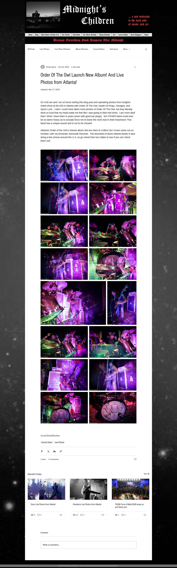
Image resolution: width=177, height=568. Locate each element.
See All (146, 474)
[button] (146, 49)
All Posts (31, 49)
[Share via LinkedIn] (54, 451)
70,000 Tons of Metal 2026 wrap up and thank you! (129, 505)
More (125, 49)
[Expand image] (64, 165)
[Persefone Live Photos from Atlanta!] (88, 489)
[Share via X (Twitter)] (48, 451)
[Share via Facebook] (42, 451)
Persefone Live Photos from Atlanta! (87, 504)
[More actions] (134, 67)
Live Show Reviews (62, 49)
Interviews (114, 49)
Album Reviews (82, 49)
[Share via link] (61, 451)
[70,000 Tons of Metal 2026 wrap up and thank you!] (130, 489)
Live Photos (44, 49)
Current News (99, 49)
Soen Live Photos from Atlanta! (43, 504)
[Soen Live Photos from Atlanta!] (46, 489)
